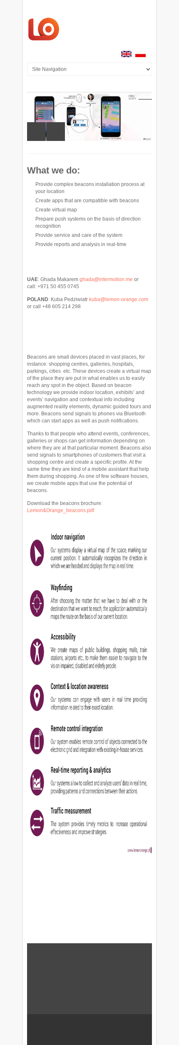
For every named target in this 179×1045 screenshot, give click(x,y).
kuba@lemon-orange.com (118, 299)
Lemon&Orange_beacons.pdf (60, 510)
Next (55, 131)
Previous (36, 131)
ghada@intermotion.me (106, 279)
